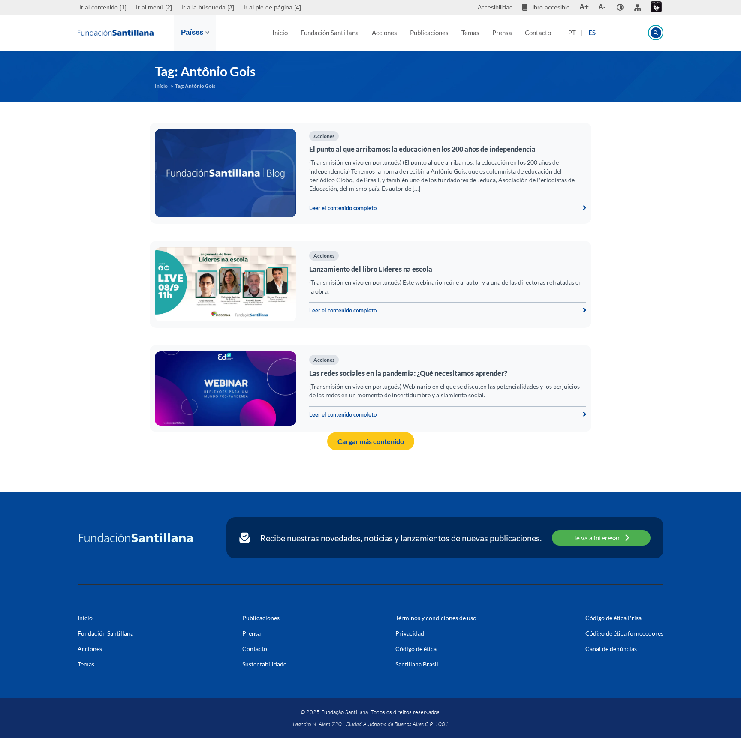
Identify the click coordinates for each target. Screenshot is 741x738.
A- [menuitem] (602, 7)
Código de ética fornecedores (624, 633)
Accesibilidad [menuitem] (495, 7)
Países (192, 32)
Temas (470, 32)
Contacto (538, 32)
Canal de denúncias (611, 648)
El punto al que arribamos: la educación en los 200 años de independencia (422, 149)
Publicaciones (429, 32)
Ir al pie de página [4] (272, 7)
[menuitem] (104, 7)
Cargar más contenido (370, 441)
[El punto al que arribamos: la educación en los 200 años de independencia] (225, 173)
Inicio (280, 32)
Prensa (502, 32)
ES (592, 32)
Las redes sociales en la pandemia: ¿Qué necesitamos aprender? (408, 373)
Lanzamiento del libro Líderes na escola (370, 269)
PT (572, 32)
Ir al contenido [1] (103, 7)
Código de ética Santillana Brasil (416, 656)
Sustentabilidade (264, 664)
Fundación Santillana (330, 32)
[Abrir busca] (655, 32)
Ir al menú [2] (154, 7)
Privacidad (409, 633)
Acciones (384, 32)
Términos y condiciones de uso (435, 617)
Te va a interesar (596, 538)
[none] (620, 7)
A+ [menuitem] (584, 7)
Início (161, 86)
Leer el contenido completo (343, 207)
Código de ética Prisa (613, 617)
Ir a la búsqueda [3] (207, 7)
